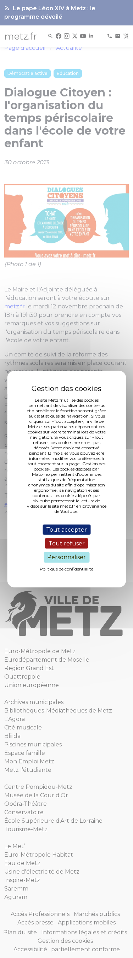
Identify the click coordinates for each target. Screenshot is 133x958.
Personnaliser (66, 557)
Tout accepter (66, 529)
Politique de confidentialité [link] (66, 568)
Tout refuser (67, 543)
